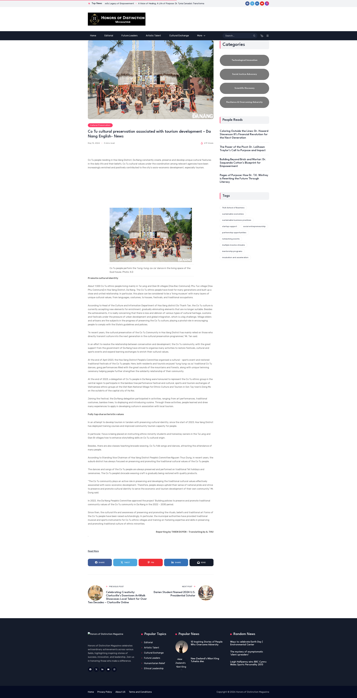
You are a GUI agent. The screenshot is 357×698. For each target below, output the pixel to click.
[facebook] (247, 3)
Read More (93, 551)
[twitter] (252, 3)
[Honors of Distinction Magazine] (116, 19)
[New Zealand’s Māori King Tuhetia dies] (181, 663)
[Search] (254, 35)
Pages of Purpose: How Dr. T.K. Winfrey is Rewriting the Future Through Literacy (244, 178)
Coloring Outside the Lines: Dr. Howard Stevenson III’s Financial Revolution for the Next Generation (244, 134)
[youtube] (262, 3)
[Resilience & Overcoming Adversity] (244, 102)
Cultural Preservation (100, 125)
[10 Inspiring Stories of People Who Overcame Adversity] (181, 647)
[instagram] (267, 3)
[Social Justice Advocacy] (244, 74)
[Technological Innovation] (244, 60)
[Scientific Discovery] (244, 88)
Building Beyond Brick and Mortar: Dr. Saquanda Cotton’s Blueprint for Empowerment (243, 163)
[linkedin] (257, 3)
